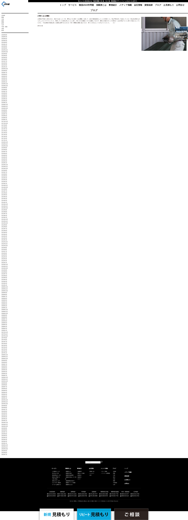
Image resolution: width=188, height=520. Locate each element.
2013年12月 (4, 204)
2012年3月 (4, 236)
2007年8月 (4, 339)
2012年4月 (4, 234)
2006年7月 (4, 364)
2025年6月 (4, 38)
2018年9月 (4, 110)
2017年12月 (4, 121)
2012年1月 (4, 240)
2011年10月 (4, 245)
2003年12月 (4, 422)
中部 (2, 19)
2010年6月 (4, 275)
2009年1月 (4, 307)
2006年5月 (4, 368)
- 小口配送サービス (56, 471)
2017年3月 (4, 136)
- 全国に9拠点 (55, 478)
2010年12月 (4, 264)
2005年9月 (4, 383)
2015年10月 (4, 168)
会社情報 (138, 5)
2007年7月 (4, 341)
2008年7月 (4, 319)
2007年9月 (4, 337)
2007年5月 (4, 345)
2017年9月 (4, 125)
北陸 (2, 28)
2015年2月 (4, 181)
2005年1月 (4, 398)
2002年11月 (4, 447)
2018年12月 (4, 104)
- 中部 (114, 475)
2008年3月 (4, 326)
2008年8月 (4, 317)
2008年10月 (4, 313)
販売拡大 (80, 475)
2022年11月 (4, 50)
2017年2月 (4, 138)
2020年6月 (4, 74)
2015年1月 (4, 183)
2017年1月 (4, 140)
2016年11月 (4, 144)
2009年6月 (4, 298)
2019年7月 (4, 91)
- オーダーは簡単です (56, 484)
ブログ (158, 5)
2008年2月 (4, 328)
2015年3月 (4, 179)
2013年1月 (4, 217)
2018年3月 (4, 117)
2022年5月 (4, 57)
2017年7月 (4, 129)
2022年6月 (4, 55)
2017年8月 (4, 127)
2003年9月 (4, 428)
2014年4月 (4, 196)
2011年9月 (4, 247)
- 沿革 (90, 475)
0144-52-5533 (52, 494)
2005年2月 (4, 396)
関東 (2, 17)
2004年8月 (4, 407)
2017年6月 (4, 130)
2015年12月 (4, 164)
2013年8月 (4, 211)
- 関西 (114, 480)
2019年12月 (4, 83)
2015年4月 (4, 178)
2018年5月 (4, 115)
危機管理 (80, 471)
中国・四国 (4, 26)
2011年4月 (4, 257)
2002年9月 (4, 450)
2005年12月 (4, 377)
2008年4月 (4, 324)
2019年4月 (4, 97)
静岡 (2, 23)
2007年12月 (4, 332)
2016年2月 (4, 161)
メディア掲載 (125, 5)
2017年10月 (4, 123)
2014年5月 (4, 194)
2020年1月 (4, 82)
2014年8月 (4, 189)
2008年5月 (4, 322)
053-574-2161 (73, 494)
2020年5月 (4, 76)
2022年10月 (4, 51)
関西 (2, 21)
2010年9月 (4, 270)
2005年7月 (4, 386)
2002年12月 (4, 445)
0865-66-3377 (125, 494)
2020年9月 (4, 70)
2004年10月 (4, 403)
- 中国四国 (115, 482)
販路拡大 (80, 477)
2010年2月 (4, 283)
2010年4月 (4, 279)
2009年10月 (4, 290)
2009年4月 (4, 302)
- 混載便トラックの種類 (70, 482)
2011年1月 (4, 262)
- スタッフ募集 (104, 471)
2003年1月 (4, 443)
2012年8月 (4, 226)
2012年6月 (4, 230)
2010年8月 (4, 272)
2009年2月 (4, 305)
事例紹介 (113, 5)
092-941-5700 (135, 494)
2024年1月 (4, 44)
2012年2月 (4, 238)
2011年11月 (4, 243)
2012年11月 (4, 221)
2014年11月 (4, 185)
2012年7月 (4, 228)
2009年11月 (4, 289)
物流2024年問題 (86, 5)
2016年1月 (4, 162)
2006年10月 (4, 358)
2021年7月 (4, 61)
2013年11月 (4, 206)
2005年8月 (4, 385)
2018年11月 (4, 106)
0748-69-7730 (114, 494)
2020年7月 (4, 72)
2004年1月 (4, 420)
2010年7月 (4, 273)
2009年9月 (4, 292)
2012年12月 (4, 219)
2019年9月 (4, 87)
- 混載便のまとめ (68, 484)
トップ (63, 5)
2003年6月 (4, 433)
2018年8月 (4, 112)
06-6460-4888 (104, 494)
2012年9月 (4, 225)
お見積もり (168, 5)
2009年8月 (4, 294)
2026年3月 (4, 36)
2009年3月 (4, 304)
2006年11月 (4, 356)
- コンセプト (91, 473)
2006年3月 (4, 371)
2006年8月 (4, 362)
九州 (2, 24)
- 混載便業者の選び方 (69, 480)
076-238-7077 (93, 494)
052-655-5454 (83, 494)
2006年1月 (4, 375)
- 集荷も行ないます (56, 480)
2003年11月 (4, 424)
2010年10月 (4, 268)
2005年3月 (4, 394)
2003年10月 (4, 426)
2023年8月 (4, 48)
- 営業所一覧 (91, 471)
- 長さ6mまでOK (55, 473)
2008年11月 (4, 311)
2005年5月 (4, 390)
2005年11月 (4, 379)
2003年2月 (4, 441)
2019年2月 (4, 100)
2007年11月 (4, 334)
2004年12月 (4, 400)
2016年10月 (4, 146)
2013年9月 (4, 210)
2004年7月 (4, 409)
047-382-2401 (62, 494)
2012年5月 (4, 232)
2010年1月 (4, 285)
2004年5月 (4, 413)
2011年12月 (4, 241)
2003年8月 (4, 430)
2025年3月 (4, 40)
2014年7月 (4, 191)
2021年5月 (4, 63)
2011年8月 (4, 249)
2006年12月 (4, 354)
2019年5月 (4, 95)
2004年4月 (4, 415)
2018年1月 (4, 119)
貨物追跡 (148, 5)
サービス (72, 5)
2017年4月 (4, 134)
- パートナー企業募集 (105, 473)
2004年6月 (4, 411)
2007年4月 (4, 347)
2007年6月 (4, 343)
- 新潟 (114, 477)
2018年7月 (4, 114)
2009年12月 (4, 287)
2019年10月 (4, 85)
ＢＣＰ (79, 478)
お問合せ (180, 5)
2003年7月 (4, 432)
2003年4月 (4, 437)
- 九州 (114, 484)
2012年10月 (4, 223)
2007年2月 (4, 351)
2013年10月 (4, 208)
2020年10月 (4, 68)
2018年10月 (4, 108)
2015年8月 (4, 170)
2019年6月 (4, 93)
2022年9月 (4, 53)
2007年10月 (4, 336)
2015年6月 (4, 174)
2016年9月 (4, 147)
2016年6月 (4, 153)
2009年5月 (4, 300)
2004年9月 (4, 405)
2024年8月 (4, 42)
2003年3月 (4, 439)
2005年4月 (4, 392)
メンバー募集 (104, 468)
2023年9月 (4, 46)
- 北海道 (114, 471)
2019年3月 (4, 98)
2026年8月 (4, 35)
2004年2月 (4, 418)
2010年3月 (4, 281)
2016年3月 (4, 159)
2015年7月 (4, 172)
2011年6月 (4, 253)
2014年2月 (4, 200)
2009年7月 (4, 296)
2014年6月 (4, 193)
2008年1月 (4, 330)
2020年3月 (4, 80)
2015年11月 (4, 166)
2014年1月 (4, 202)
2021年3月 (4, 65)
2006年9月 (4, 360)
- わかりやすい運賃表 (56, 482)
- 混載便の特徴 (68, 473)
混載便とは (101, 5)
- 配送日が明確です (56, 477)
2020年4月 (4, 78)
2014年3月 (4, 198)
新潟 (2, 30)
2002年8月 (4, 452)
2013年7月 (4, 213)
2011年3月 (4, 258)
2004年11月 (4, 401)
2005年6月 (4, 388)
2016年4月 (4, 157)
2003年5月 (4, 435)
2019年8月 (4, 89)
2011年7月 (4, 251)
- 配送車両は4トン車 (56, 475)
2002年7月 (4, 454)
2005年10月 (4, 381)
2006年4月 (4, 369)
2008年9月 (4, 315)
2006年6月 (4, 366)
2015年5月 (4, 176)
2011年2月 (4, 260)
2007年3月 (4, 349)
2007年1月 (4, 353)
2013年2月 (4, 215)
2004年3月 (4, 417)
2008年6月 (4, 321)
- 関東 (114, 473)
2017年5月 (4, 132)
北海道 (3, 15)
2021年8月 (4, 59)
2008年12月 (4, 309)
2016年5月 (4, 155)
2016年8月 (4, 149)
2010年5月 (4, 277)
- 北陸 (114, 478)
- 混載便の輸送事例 (69, 475)
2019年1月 (4, 102)
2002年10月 (4, 448)
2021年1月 (4, 67)
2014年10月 (4, 187)
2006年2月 (4, 373)
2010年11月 (4, 266)
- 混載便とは (68, 471)
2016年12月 (4, 142)
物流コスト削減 (81, 473)
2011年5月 (4, 255)
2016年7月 (4, 151)
